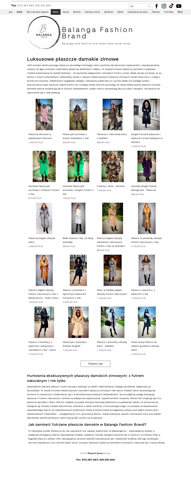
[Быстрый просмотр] (44, 114)
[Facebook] (157, 6)
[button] (19, 12)
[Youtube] (179, 6)
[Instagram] (164, 6)
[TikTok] (171, 6)
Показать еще (95, 363)
